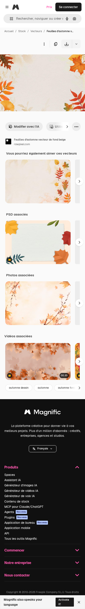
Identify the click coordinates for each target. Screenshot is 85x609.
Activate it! (63, 602)
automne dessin (19, 388)
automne (43, 388)
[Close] (78, 602)
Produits (11, 467)
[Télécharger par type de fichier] (76, 44)
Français (42, 448)
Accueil (9, 31)
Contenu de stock (16, 501)
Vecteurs (36, 31)
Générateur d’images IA (20, 485)
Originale (29, 58)
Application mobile (17, 528)
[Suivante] (67, 126)
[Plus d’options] (44, 44)
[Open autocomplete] (10, 18)
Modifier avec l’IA (26, 127)
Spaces (9, 475)
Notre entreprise (17, 562)
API (6, 533)
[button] (42, 448)
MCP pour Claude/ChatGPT (23, 507)
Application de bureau (25, 523)
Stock (22, 31)
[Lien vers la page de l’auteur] (8, 142)
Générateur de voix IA (19, 496)
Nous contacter (17, 575)
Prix (49, 7)
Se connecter (68, 7)
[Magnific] (42, 413)
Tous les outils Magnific (20, 539)
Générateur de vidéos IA (21, 491)
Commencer (14, 550)
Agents (15, 512)
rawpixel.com (22, 144)
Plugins (15, 517)
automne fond (66, 388)
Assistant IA (12, 480)
